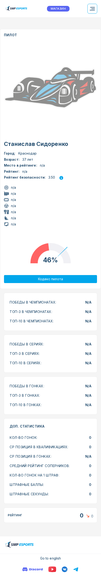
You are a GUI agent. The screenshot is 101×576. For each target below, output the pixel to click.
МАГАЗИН (58, 8)
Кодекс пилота (50, 279)
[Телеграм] (76, 569)
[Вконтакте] (64, 569)
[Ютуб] (52, 569)
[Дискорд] (32, 569)
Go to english (50, 558)
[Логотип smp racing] (16, 9)
